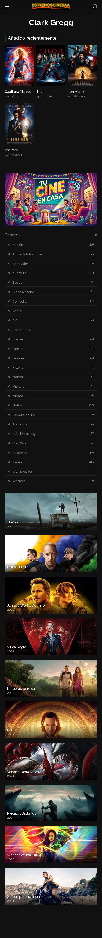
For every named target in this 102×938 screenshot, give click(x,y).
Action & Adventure (27, 254)
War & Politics (22, 471)
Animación (21, 263)
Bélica (17, 282)
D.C (15, 320)
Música (18, 396)
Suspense (20, 452)
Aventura (19, 273)
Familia (18, 348)
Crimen (18, 311)
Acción (18, 244)
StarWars (19, 443)
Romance (20, 424)
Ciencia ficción (24, 292)
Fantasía (19, 358)
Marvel (18, 377)
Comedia (20, 301)
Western (19, 481)
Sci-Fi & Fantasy (24, 434)
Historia (18, 367)
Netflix (17, 405)
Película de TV (24, 415)
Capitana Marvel (18, 92)
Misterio (18, 386)
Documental (22, 330)
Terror (17, 462)
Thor (40, 92)
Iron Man (11, 150)
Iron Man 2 (76, 92)
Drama (18, 339)
